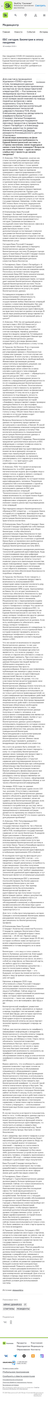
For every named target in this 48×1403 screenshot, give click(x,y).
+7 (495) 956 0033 (22, 1362)
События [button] (31, 32)
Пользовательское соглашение (13, 1379)
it (25, 1304)
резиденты (23, 1309)
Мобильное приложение (16, 1372)
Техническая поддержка (11, 1385)
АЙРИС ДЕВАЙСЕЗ (12, 1304)
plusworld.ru (18, 1290)
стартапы (8, 1309)
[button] (25, 15)
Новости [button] (18, 32)
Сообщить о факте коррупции (19, 1376)
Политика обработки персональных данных (17, 1382)
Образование (23, 1349)
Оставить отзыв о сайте (10, 1368)
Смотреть (40, 5)
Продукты (22, 1343)
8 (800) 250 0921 (21, 1363)
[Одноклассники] (11, 1322)
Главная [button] (6, 32)
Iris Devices (40, 82)
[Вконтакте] (5, 1322)
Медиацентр (11, 24)
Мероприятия (23, 1346)
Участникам (36, 1343)
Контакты (35, 1349)
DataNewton (37, 1395)
